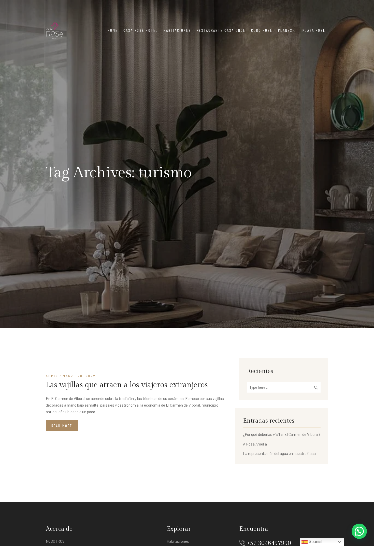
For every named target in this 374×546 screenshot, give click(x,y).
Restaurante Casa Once (221, 30)
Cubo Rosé (261, 30)
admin (52, 376)
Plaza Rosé (314, 30)
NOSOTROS (55, 541)
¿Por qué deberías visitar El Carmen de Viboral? (282, 434)
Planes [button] (285, 30)
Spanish (316, 541)
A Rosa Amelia (255, 444)
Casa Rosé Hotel (140, 30)
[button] (359, 531)
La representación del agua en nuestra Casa (279, 453)
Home (113, 30)
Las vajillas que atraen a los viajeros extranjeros (127, 385)
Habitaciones (177, 30)
